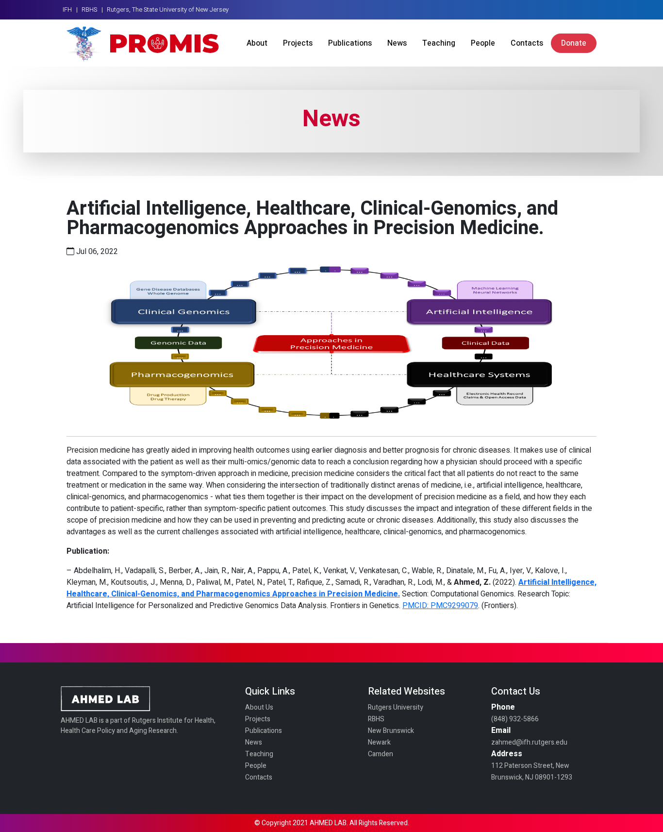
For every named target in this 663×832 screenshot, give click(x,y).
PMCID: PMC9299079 (440, 605)
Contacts (527, 43)
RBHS (376, 719)
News (397, 43)
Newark (379, 742)
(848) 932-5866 (515, 719)
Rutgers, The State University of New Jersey (168, 9)
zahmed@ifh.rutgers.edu (529, 742)
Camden (380, 754)
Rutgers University (395, 707)
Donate (573, 43)
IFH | (70, 9)
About (257, 43)
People (483, 43)
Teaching (438, 43)
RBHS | (92, 9)
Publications (350, 43)
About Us (259, 707)
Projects (298, 43)
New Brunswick (391, 731)
